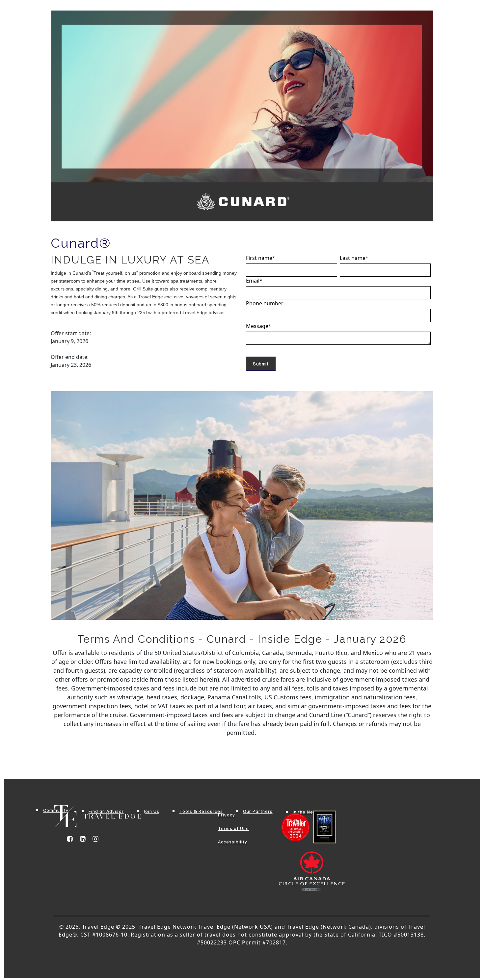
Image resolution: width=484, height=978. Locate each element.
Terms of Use (233, 828)
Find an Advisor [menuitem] (106, 811)
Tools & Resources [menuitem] (201, 811)
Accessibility (232, 841)
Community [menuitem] (55, 810)
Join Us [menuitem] (151, 811)
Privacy (226, 814)
